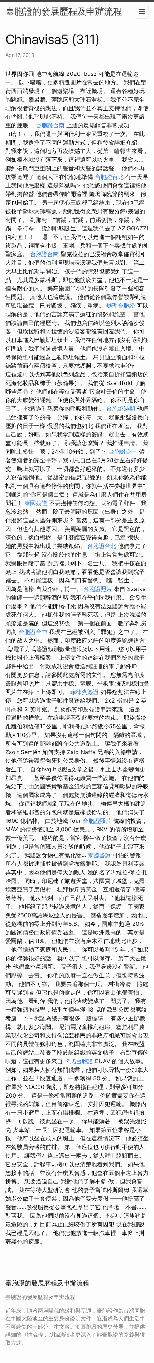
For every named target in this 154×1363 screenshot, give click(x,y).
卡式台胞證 (78, 1061)
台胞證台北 (109, 176)
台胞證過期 (120, 408)
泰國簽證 (35, 503)
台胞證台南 (50, 125)
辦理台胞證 (120, 305)
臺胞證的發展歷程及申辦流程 (63, 11)
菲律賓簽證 (84, 691)
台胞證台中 (123, 451)
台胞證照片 (97, 588)
